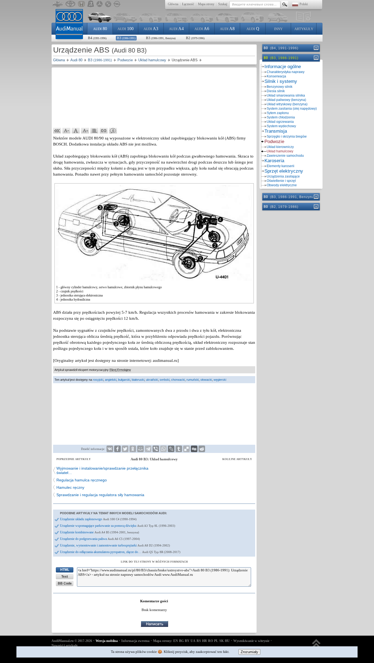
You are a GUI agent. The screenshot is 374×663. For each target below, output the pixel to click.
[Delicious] (186, 449)
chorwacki (178, 379)
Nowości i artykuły (64, 645)
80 (100, 28)
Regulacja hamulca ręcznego (81, 480)
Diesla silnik (276, 91)
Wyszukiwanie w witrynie (251, 641)
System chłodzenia (281, 117)
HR (204, 641)
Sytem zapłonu (278, 113)
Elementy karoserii (280, 166)
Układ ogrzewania (280, 122)
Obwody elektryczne (282, 185)
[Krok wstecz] (57, 131)
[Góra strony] (316, 645)
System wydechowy (281, 126)
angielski (110, 379)
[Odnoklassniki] (133, 449)
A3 (150, 28)
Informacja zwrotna (135, 641)
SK (221, 641)
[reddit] (201, 449)
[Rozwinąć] (315, 48)
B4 (97, 38)
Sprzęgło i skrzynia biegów (287, 136)
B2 (195, 38)
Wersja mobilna (107, 641)
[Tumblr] (179, 449)
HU (227, 641)
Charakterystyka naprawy (285, 72)
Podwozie (274, 141)
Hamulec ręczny (70, 487)
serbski (164, 379)
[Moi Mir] (140, 449)
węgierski (220, 379)
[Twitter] (125, 449)
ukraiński (152, 379)
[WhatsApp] (163, 449)
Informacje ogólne (282, 66)
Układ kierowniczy (280, 147)
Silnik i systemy (280, 81)
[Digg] (194, 449)
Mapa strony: (162, 641)
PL (216, 641)
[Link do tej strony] (104, 131)
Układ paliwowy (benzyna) (286, 100)
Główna (173, 4)
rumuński (192, 379)
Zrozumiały (249, 652)
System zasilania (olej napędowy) (292, 109)
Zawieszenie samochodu (285, 156)
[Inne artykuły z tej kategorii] (94, 131)
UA (193, 641)
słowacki (206, 379)
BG (181, 641)
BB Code (65, 583)
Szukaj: (223, 4)
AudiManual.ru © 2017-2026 (71, 641)
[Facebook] (117, 449)
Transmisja (275, 131)
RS (199, 641)
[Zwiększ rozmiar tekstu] (85, 131)
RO (210, 641)
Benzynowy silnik (279, 87)
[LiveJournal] (171, 449)
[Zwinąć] (315, 58)
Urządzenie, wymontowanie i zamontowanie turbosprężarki (115, 545)
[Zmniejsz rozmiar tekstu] (66, 131)
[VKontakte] (110, 449)
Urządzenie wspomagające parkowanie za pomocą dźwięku (117, 526)
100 (125, 28)
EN (175, 641)
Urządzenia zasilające (283, 176)
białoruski (138, 379)
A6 (201, 28)
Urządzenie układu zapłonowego (98, 519)
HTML (64, 570)
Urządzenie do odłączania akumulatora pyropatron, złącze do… (120, 552)
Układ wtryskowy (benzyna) (287, 104)
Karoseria (274, 160)
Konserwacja (276, 76)
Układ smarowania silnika (286, 95)
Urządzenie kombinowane (99, 532)
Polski (304, 4)
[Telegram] (148, 449)
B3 (126, 38)
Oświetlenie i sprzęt (281, 181)
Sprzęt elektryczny (283, 171)
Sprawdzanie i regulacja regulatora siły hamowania (100, 495)
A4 (176, 28)
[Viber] (156, 449)
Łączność (188, 4)
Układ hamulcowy (280, 151)
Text (64, 576)
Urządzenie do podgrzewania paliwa (100, 539)
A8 (227, 28)
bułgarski (124, 379)
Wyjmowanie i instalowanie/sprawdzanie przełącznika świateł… (102, 470)
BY (187, 641)
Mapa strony (206, 4)
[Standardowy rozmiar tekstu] (76, 131)
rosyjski (98, 379)
